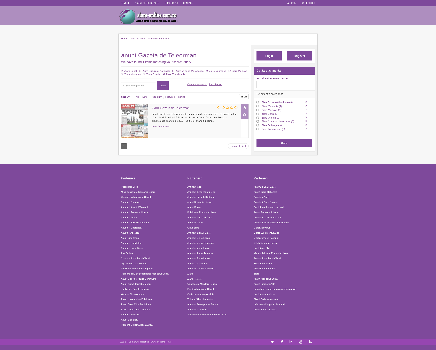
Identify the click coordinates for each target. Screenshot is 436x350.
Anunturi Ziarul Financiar (200, 243)
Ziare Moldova (239, 71)
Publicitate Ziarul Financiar (135, 289)
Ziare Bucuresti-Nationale (156, 71)
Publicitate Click (129, 186)
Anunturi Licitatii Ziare (199, 232)
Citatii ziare (193, 227)
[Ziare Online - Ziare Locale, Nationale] (151, 16)
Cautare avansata (197, 84)
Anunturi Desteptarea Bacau (202, 304)
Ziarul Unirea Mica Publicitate (136, 299)
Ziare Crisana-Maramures (190, 71)
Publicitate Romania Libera (201, 212)
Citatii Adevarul (262, 227)
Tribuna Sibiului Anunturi (200, 299)
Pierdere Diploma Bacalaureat (137, 324)
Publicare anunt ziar (264, 294)
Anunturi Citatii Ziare (265, 186)
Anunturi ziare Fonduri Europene (271, 222)
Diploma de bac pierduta (134, 263)
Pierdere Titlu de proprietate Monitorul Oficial (145, 273)
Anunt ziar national (197, 263)
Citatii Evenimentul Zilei (266, 232)
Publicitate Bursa (263, 263)
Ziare (190, 273)
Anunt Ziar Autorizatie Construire (138, 278)
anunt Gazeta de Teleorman (155, 38)
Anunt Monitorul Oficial (266, 278)
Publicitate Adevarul (264, 268)
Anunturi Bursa (129, 217)
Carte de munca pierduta (200, 294)
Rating (181, 96)
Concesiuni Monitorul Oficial (202, 284)
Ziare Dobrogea (217, 71)
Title (137, 96)
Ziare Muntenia (132, 74)
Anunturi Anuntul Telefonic (135, 207)
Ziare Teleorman (160, 126)
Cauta (163, 85)
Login (293, 3)
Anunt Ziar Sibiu (129, 319)
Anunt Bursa (194, 207)
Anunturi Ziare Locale (199, 238)
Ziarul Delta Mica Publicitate (136, 304)
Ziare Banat (130, 71)
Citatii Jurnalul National (266, 238)
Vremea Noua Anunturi (133, 294)
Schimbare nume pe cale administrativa (275, 289)
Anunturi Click (194, 186)
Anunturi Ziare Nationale (200, 268)
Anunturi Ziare (195, 222)
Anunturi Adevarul (130, 202)
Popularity (156, 96)
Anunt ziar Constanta (265, 309)
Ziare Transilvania (175, 74)
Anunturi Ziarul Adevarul (200, 253)
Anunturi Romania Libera (134, 212)
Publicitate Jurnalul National (269, 207)
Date (144, 96)
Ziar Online (127, 253)
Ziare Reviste (194, 278)
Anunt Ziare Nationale (265, 192)
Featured (170, 96)
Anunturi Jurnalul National (135, 222)
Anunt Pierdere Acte (264, 284)
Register (310, 3)
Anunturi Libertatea (131, 227)
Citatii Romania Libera (266, 243)
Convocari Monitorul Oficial (135, 258)
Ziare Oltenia (153, 74)
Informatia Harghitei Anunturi (269, 304)
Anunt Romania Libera (199, 202)
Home (124, 38)
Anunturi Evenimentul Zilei (201, 192)
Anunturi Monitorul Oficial (267, 258)
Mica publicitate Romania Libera (138, 192)
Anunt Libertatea (130, 238)
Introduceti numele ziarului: (272, 78)
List (245, 97)
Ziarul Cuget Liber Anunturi (135, 309)
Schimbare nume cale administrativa (207, 314)
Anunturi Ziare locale (198, 248)
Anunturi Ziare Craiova (266, 202)
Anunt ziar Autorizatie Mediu (136, 284)
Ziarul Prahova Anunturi (266, 299)
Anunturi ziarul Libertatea (267, 217)
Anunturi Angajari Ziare (199, 217)
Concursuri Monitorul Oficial (136, 197)
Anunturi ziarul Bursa (132, 248)
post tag (135, 38)
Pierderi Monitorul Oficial (200, 289)
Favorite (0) (215, 84)
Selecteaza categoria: (269, 94)
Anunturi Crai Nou (197, 309)
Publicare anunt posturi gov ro (137, 268)
